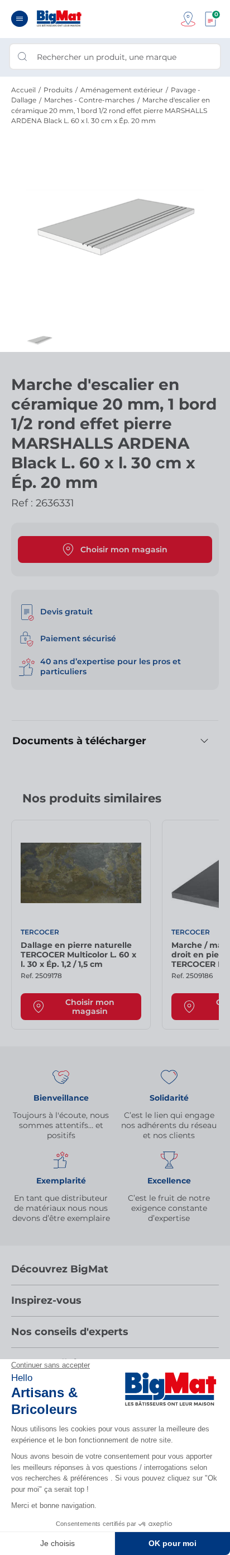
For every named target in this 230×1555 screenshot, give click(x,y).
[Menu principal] (19, 19)
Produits (58, 90)
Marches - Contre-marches (89, 100)
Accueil (23, 90)
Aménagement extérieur (121, 90)
